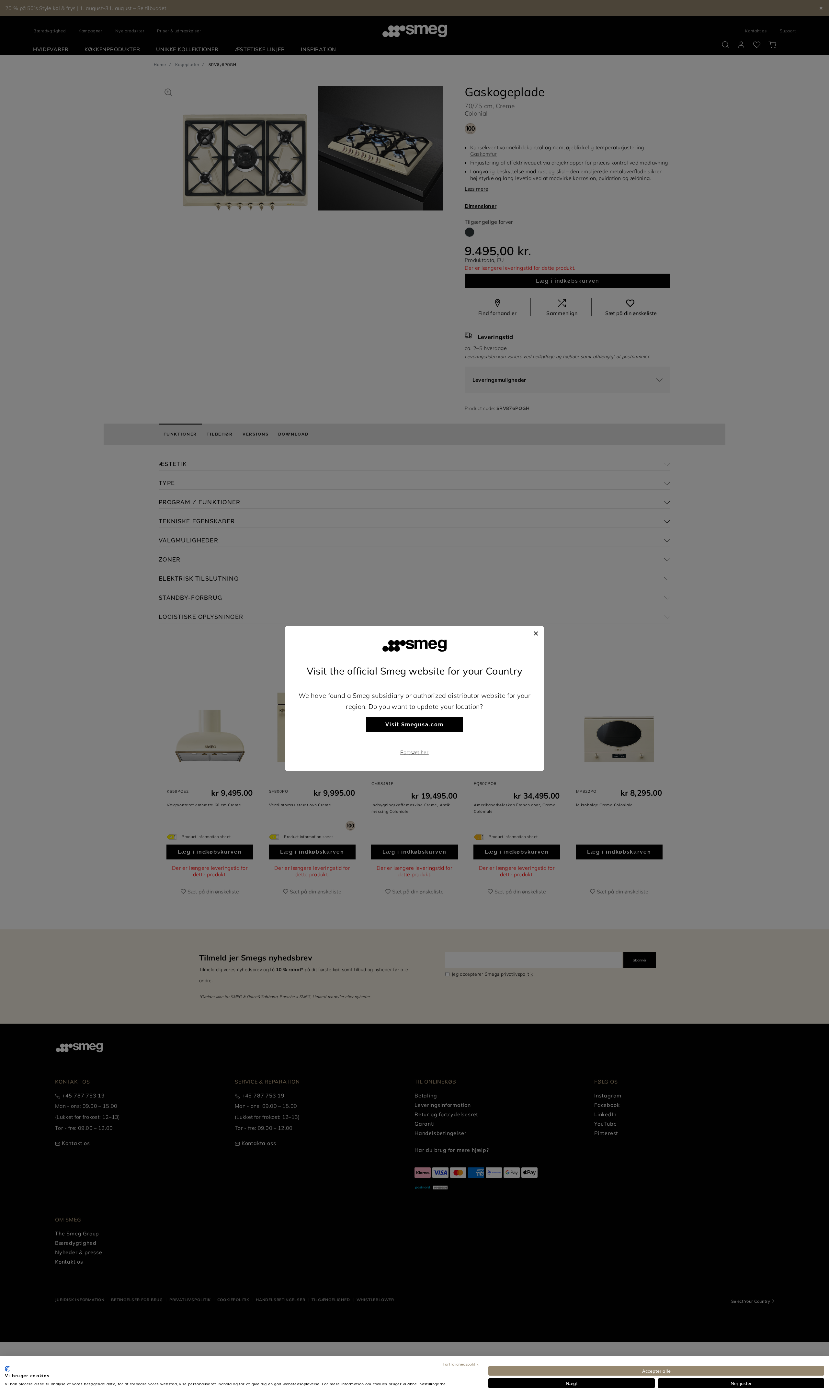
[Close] (536, 633)
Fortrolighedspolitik (461, 1364)
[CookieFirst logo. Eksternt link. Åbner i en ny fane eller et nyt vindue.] (7, 1369)
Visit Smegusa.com (414, 724)
